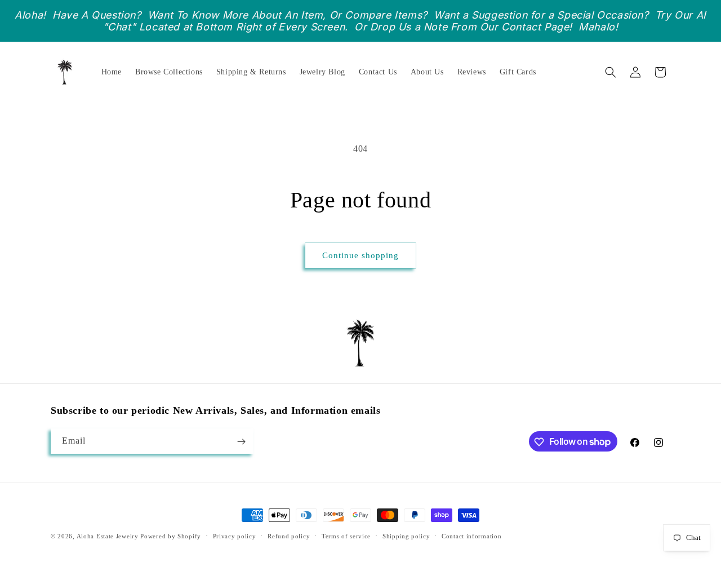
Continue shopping (360, 255)
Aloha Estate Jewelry (108, 536)
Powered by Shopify (170, 536)
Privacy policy (234, 535)
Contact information (471, 535)
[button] (610, 72)
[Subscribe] (241, 441)
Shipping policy (406, 535)
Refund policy (289, 535)
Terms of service (346, 535)
